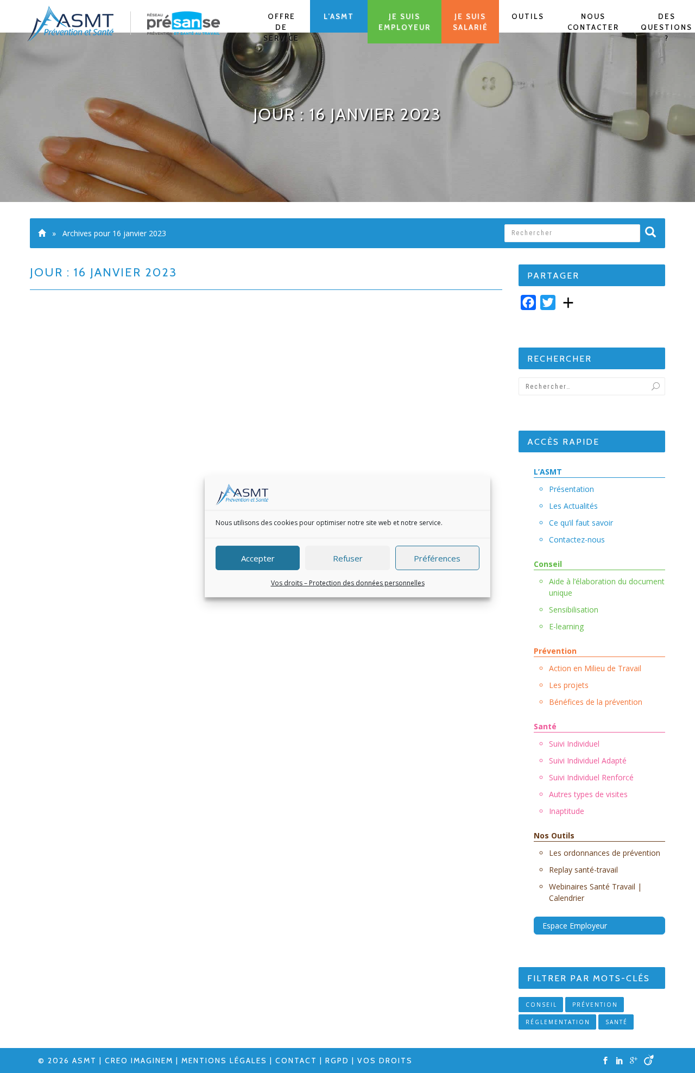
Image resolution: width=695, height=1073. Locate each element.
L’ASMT (548, 471)
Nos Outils (554, 835)
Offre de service (281, 27)
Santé (545, 726)
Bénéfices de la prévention (595, 702)
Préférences (437, 557)
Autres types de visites (588, 794)
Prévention (555, 651)
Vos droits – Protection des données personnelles (348, 583)
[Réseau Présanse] (183, 22)
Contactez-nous (577, 539)
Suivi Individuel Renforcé (591, 777)
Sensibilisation (573, 609)
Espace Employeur (574, 925)
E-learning (566, 626)
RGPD (337, 1060)
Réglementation (558, 1022)
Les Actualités (573, 506)
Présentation (571, 489)
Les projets (569, 685)
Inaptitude (566, 811)
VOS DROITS (385, 1060)
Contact (296, 1060)
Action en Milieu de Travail (595, 668)
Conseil (548, 564)
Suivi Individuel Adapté (588, 760)
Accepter (258, 557)
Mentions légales (224, 1060)
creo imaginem (139, 1060)
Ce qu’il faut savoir (581, 522)
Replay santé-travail (583, 869)
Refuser (348, 557)
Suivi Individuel (574, 744)
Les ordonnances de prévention (604, 853)
